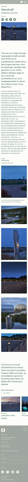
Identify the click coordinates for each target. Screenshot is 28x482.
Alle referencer (6, 393)
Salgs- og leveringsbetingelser (7, 479)
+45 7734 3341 (5, 445)
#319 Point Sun (5, 160)
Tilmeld (2, 468)
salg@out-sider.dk (5, 446)
